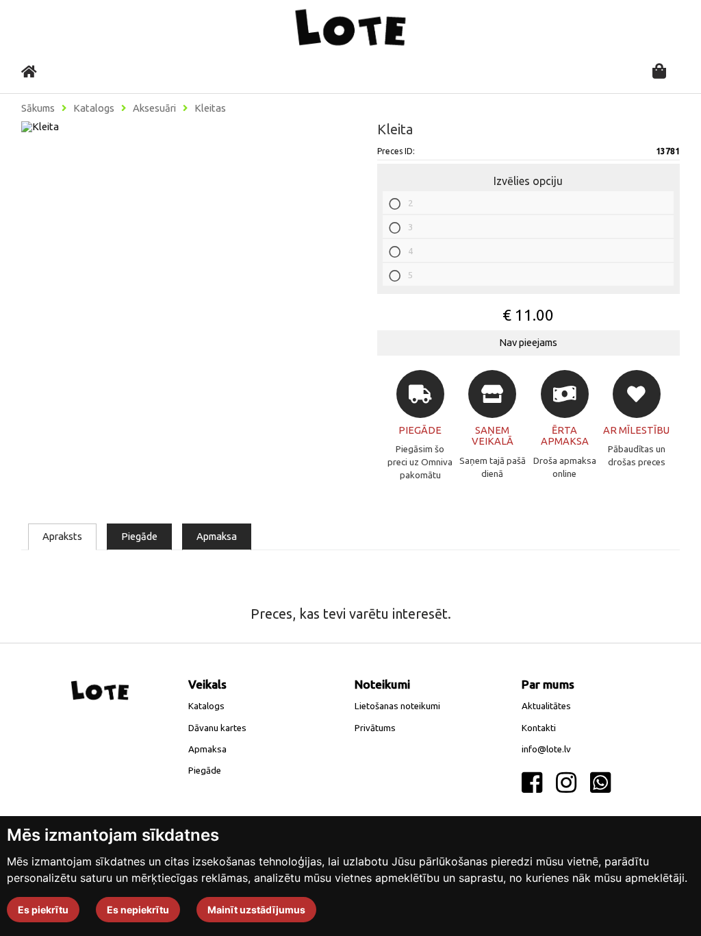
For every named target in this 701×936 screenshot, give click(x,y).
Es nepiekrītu (138, 909)
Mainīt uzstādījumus (256, 909)
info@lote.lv (546, 749)
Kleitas (210, 108)
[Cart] (659, 72)
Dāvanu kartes (217, 728)
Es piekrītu (43, 909)
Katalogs (93, 108)
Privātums (375, 728)
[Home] (29, 71)
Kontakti (539, 728)
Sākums (38, 108)
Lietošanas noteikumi (397, 706)
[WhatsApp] (600, 783)
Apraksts (62, 536)
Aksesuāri (154, 108)
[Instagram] (566, 783)
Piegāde (139, 536)
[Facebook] (532, 783)
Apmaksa (216, 536)
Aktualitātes (546, 706)
